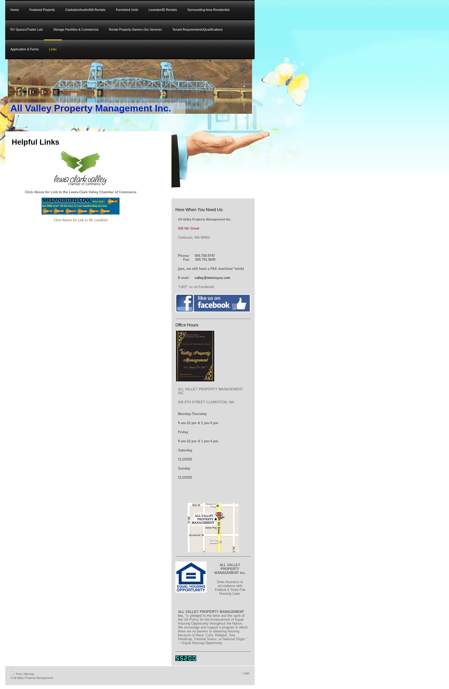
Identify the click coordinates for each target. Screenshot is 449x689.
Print (18, 673)
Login (246, 673)
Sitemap (29, 673)
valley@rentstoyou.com (212, 278)
